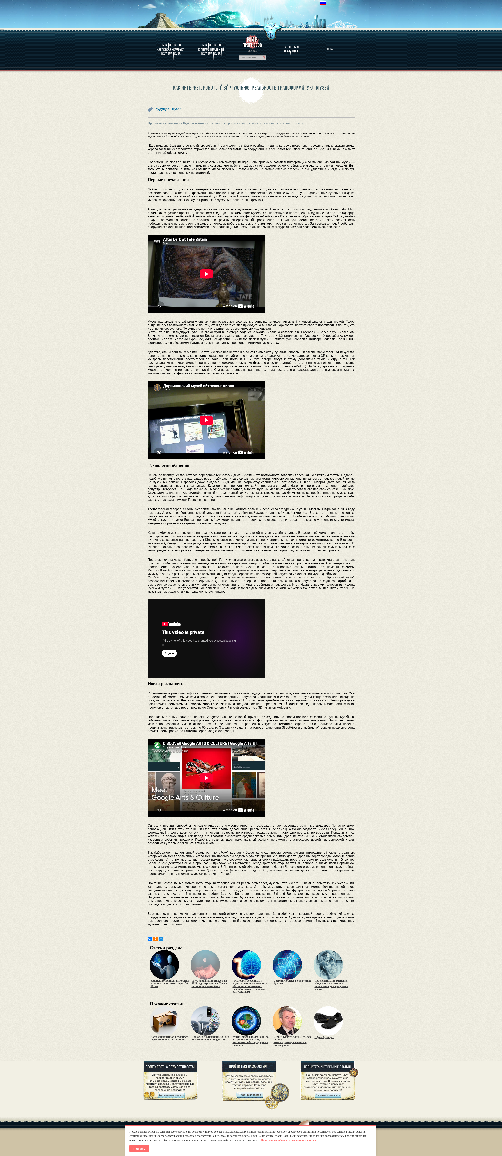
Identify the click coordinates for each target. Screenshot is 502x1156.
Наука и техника (194, 123)
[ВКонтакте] (150, 939)
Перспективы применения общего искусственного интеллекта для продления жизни (331, 985)
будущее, (163, 109)
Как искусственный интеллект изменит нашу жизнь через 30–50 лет (170, 984)
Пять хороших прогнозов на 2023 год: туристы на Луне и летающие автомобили (209, 984)
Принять (139, 1148)
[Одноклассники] (155, 939)
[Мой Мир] (161, 939)
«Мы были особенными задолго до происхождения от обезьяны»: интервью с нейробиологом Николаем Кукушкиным (251, 986)
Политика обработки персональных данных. (289, 1140)
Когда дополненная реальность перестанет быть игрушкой (170, 1038)
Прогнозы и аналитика (291, 49)
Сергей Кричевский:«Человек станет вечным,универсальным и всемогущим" (292, 1041)
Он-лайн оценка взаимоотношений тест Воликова (210, 49)
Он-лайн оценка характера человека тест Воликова (170, 49)
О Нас (330, 49)
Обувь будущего (324, 1037)
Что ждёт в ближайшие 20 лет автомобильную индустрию (210, 1038)
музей (176, 109)
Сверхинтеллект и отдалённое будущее (292, 982)
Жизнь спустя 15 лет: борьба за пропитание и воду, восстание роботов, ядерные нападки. (251, 1041)
